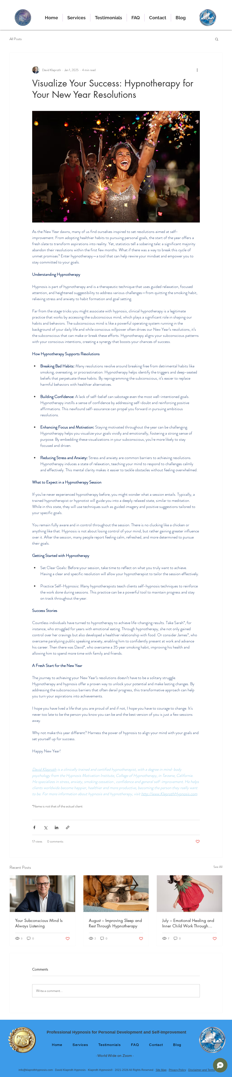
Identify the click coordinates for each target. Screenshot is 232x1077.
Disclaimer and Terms (201, 1070)
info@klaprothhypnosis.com (36, 1070)
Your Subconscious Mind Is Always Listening (39, 923)
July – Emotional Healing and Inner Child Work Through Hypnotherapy (188, 923)
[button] (217, 39)
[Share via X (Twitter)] (45, 827)
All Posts (16, 38)
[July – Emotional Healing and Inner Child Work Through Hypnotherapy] (189, 893)
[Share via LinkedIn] (56, 827)
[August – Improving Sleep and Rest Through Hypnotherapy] (116, 893)
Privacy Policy (177, 1070)
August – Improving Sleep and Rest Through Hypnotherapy (115, 923)
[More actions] (197, 70)
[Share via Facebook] (34, 827)
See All (217, 866)
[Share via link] (67, 827)
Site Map (161, 1070)
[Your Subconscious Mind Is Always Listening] (42, 893)
